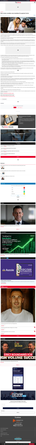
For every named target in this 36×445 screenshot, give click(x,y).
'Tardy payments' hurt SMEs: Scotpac (8, 93)
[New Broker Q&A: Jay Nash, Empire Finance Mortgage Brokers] (18, 305)
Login (28, 0)
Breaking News (4, 99)
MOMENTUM (5, 0)
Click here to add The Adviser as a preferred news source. (8, 96)
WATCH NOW (2, 226)
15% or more (13, 193)
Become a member (32, 0)
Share (34, 15)
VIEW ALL (17, 229)
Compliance (2, 11)
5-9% (12, 189)
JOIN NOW (22, 385)
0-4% (12, 187)
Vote (18, 195)
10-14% (12, 191)
